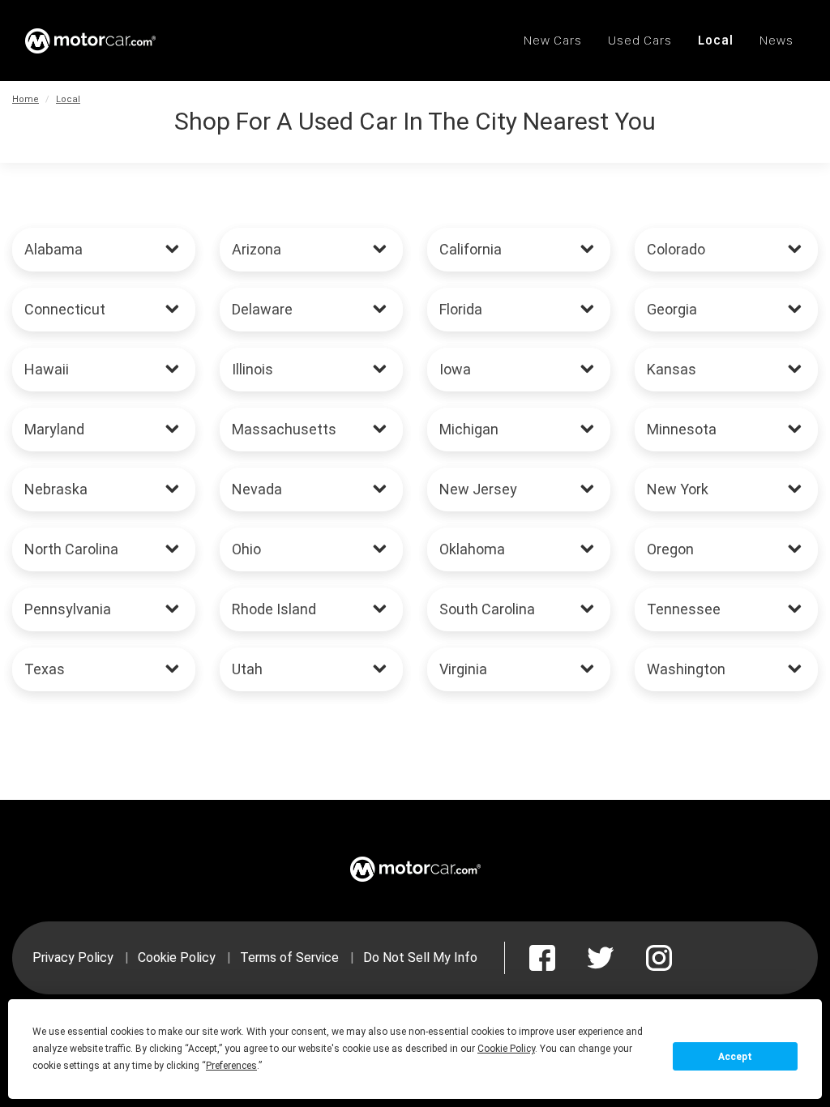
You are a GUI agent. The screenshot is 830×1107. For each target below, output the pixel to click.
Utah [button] (247, 668)
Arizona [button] (256, 249)
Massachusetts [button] (284, 429)
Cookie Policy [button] (506, 1048)
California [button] (470, 249)
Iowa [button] (455, 369)
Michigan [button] (468, 429)
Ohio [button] (246, 549)
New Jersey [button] (478, 489)
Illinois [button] (252, 369)
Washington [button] (686, 668)
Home (25, 99)
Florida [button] (460, 309)
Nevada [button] (257, 489)
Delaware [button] (262, 309)
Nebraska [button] (56, 489)
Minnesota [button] (682, 429)
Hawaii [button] (46, 369)
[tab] (103, 249)
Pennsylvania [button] (67, 609)
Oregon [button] (670, 549)
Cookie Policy (177, 957)
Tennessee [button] (684, 609)
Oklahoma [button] (472, 549)
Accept (735, 1056)
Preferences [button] (231, 1065)
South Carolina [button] (487, 609)
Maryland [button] (54, 429)
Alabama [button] (53, 249)
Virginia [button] (463, 668)
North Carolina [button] (71, 549)
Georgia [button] (672, 309)
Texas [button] (44, 668)
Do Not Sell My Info (420, 957)
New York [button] (677, 489)
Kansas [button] (671, 369)
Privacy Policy (72, 957)
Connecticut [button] (64, 309)
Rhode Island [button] (274, 609)
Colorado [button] (676, 249)
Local (68, 99)
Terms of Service (289, 957)
